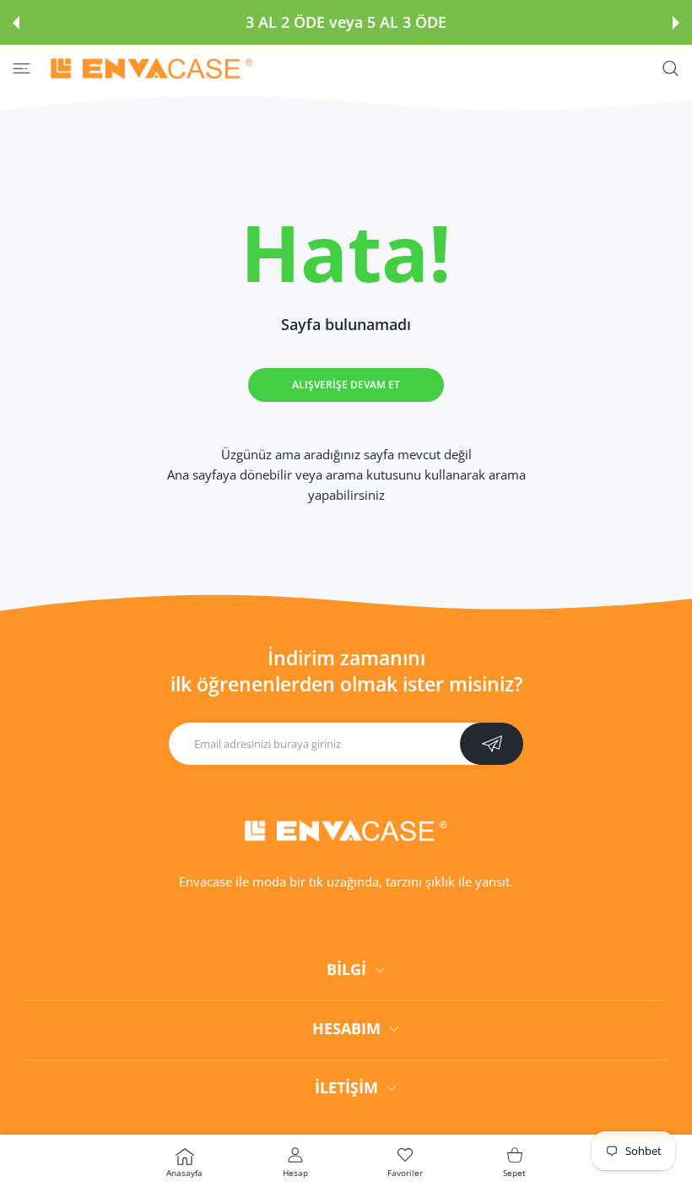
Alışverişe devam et (346, 384)
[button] (16, 23)
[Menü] (21, 69)
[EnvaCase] (152, 68)
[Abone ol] (491, 744)
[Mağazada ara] (670, 69)
